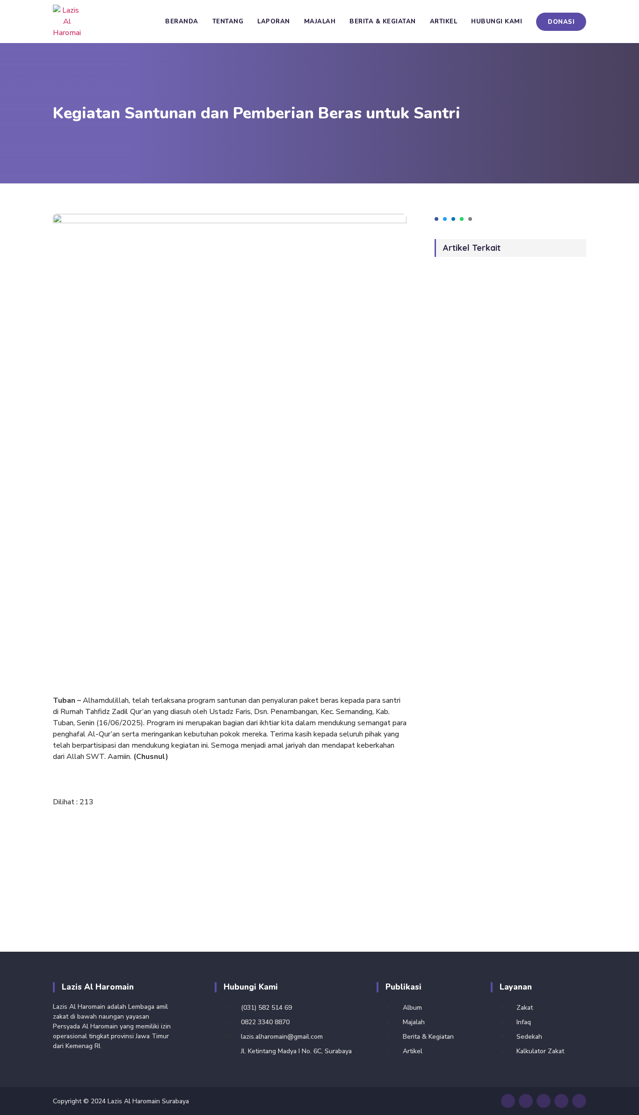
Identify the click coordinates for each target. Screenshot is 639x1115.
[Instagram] (544, 1101)
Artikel (443, 21)
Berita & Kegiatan (382, 21)
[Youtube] (508, 1101)
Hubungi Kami (496, 21)
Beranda (181, 21)
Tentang (228, 21)
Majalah (320, 21)
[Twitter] (579, 1101)
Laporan (273, 21)
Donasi (561, 22)
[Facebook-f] (526, 1101)
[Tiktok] (561, 1101)
